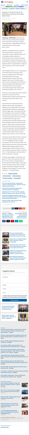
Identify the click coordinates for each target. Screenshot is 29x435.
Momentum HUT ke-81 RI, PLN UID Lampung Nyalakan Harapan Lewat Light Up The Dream (18, 246)
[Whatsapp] (21, 221)
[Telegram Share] (16, 221)
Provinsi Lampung (7, 178)
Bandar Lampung (13, 173)
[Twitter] (16, 208)
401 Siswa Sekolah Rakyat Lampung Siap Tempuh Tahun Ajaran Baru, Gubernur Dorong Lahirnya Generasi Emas (13, 185)
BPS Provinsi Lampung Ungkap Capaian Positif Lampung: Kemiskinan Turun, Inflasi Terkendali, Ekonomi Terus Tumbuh (13, 351)
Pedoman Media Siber (5, 418)
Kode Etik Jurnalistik (5, 420)
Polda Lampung (16, 176)
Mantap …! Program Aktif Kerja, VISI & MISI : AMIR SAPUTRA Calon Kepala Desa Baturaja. (8, 214)
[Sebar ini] (4, 221)
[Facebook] (13, 208)
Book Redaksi (20, 417)
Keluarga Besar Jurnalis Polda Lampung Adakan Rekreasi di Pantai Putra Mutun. (21, 214)
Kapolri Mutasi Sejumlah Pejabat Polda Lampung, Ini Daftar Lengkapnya (18, 240)
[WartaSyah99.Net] (7, 2)
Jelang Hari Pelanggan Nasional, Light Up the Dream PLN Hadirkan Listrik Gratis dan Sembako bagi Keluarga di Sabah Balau (14, 197)
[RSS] (23, 208)
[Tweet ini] (8, 221)
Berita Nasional (7, 176)
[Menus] (27, 2)
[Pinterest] (20, 208)
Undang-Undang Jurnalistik (17, 418)
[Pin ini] (12, 221)
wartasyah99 (17, 178)
